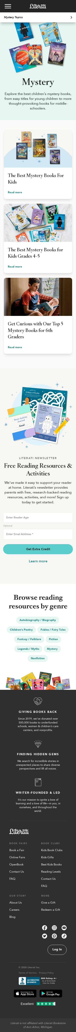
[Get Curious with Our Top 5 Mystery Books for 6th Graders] (38, 316)
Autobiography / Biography (37, 620)
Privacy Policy (46, 972)
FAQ (12, 879)
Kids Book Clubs (51, 850)
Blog (12, 917)
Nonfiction (38, 658)
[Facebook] (44, 927)
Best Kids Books (51, 864)
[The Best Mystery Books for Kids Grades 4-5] (38, 238)
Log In (57, 949)
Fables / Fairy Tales (53, 630)
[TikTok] (64, 936)
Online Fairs (17, 857)
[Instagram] (54, 927)
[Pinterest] (54, 936)
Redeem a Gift (50, 910)
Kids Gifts (47, 857)
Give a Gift (48, 903)
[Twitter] (44, 936)
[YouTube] (64, 927)
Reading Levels (51, 872)
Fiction (53, 639)
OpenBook (16, 864)
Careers (14, 910)
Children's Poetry (21, 630)
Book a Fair (16, 850)
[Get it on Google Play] (51, 993)
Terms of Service (28, 972)
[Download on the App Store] (25, 993)
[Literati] (38, 6)
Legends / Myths (28, 649)
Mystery (52, 649)
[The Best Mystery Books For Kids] (38, 164)
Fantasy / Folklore (29, 639)
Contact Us (16, 872)
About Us (15, 903)
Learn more (38, 561)
